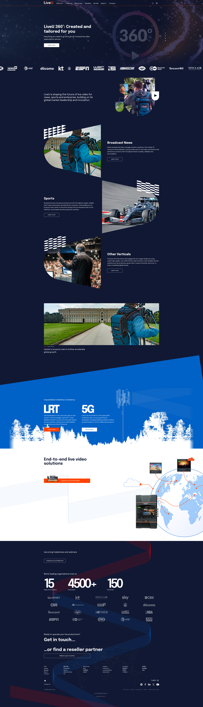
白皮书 (85, 672)
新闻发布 (125, 668)
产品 (45, 666)
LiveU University (107, 670)
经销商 (144, 666)
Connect (46, 673)
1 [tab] (165, 33)
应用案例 (85, 670)
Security (132, 689)
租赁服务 (144, 668)
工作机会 (125, 672)
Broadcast (67, 668)
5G (64, 673)
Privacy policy (139, 689)
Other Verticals (68, 672)
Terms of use (126, 689)
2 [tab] (165, 35)
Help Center (106, 672)
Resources (86, 666)
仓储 (143, 670)
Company (125, 666)
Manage (46, 670)
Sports (65, 670)
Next (200, 36)
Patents (145, 689)
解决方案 (66, 666)
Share (45, 672)
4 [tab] (165, 40)
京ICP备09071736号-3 (101, 696)
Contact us (106, 668)
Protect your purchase (153, 689)
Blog (84, 668)
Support (105, 666)
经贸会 (124, 670)
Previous (3, 36)
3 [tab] (165, 37)
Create (46, 668)
